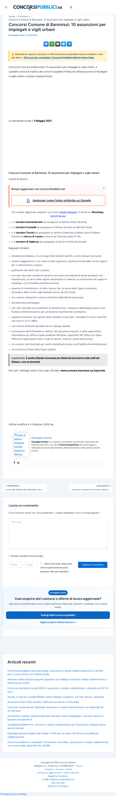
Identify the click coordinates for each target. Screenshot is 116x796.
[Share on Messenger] (63, 43)
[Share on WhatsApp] (51, 43)
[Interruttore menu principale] (6, 7)
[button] (71, 7)
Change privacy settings (13, 794)
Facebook (63, 776)
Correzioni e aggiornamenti (49, 773)
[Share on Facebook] (46, 43)
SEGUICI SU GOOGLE (58, 786)
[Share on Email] (57, 43)
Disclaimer (49, 769)
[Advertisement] (58, 99)
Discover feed (58, 783)
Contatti (68, 769)
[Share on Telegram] (69, 43)
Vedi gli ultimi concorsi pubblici (58, 615)
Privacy (79, 766)
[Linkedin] (18, 462)
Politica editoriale (71, 773)
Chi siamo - (60, 769)
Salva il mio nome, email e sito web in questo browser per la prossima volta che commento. (56, 568)
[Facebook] (14, 462)
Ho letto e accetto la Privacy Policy (26, 556)
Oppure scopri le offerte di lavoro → (58, 622)
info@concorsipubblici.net (61, 779)
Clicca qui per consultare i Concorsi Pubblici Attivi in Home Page (58, 57)
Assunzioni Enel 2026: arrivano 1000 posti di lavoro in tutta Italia (43, 702)
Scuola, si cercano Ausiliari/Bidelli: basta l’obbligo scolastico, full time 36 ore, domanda (55, 697)
